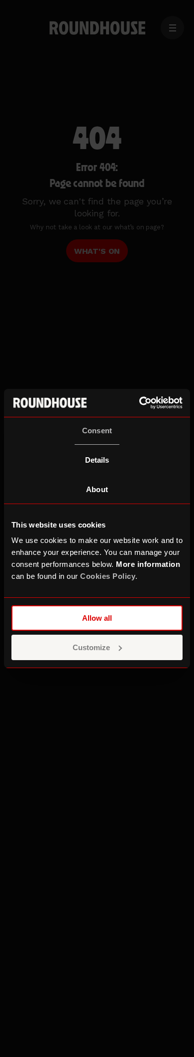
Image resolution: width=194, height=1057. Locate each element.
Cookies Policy (107, 576)
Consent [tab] (97, 430)
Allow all (97, 618)
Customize (91, 647)
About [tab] (97, 489)
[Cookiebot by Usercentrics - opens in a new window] (140, 402)
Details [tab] (97, 460)
